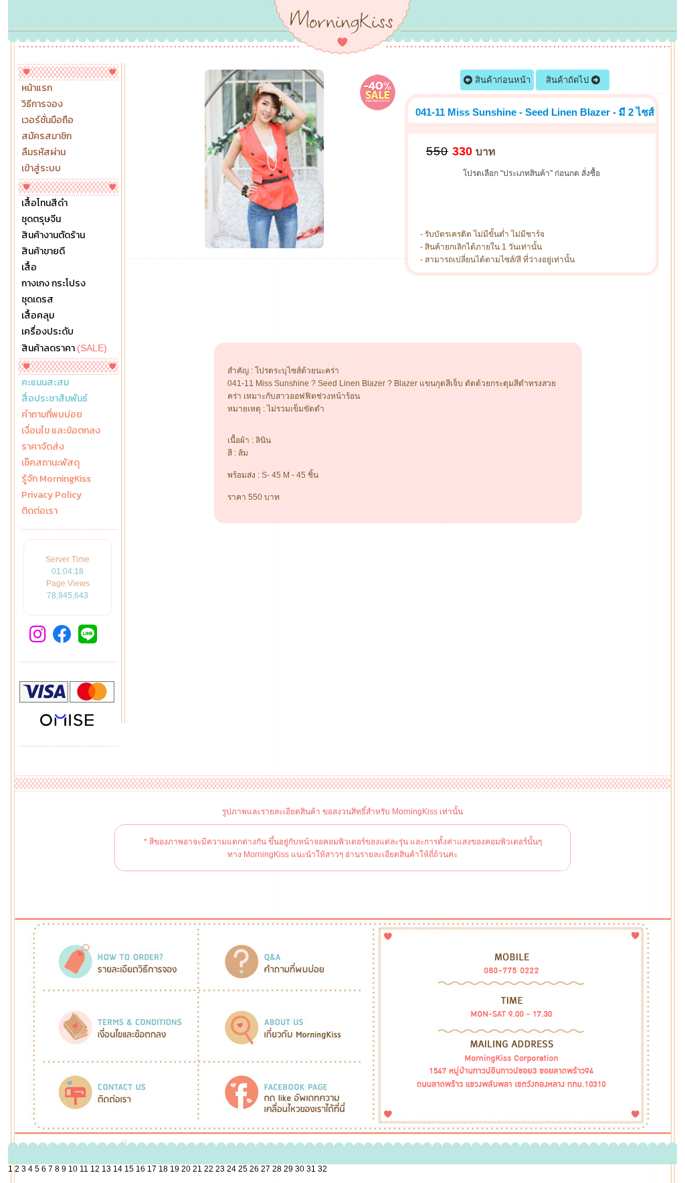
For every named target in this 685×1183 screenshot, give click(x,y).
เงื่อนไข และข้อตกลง (60, 431)
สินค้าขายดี (43, 251)
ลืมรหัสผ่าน (43, 152)
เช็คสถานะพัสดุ (50, 463)
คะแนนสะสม (45, 382)
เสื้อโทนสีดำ (44, 203)
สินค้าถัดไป (568, 80)
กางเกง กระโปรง (53, 283)
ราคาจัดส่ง (42, 447)
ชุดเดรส (37, 299)
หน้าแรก (36, 88)
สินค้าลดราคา (64, 348)
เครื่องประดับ (47, 332)
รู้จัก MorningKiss (56, 479)
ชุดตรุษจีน (41, 219)
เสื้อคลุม (37, 316)
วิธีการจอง (42, 104)
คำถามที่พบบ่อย (51, 415)
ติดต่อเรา (39, 511)
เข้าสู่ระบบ (41, 168)
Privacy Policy (51, 495)
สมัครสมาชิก (46, 136)
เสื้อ (29, 267)
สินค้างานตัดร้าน (53, 235)
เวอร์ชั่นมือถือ (47, 120)
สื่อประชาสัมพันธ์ (54, 398)
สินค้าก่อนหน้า (501, 80)
